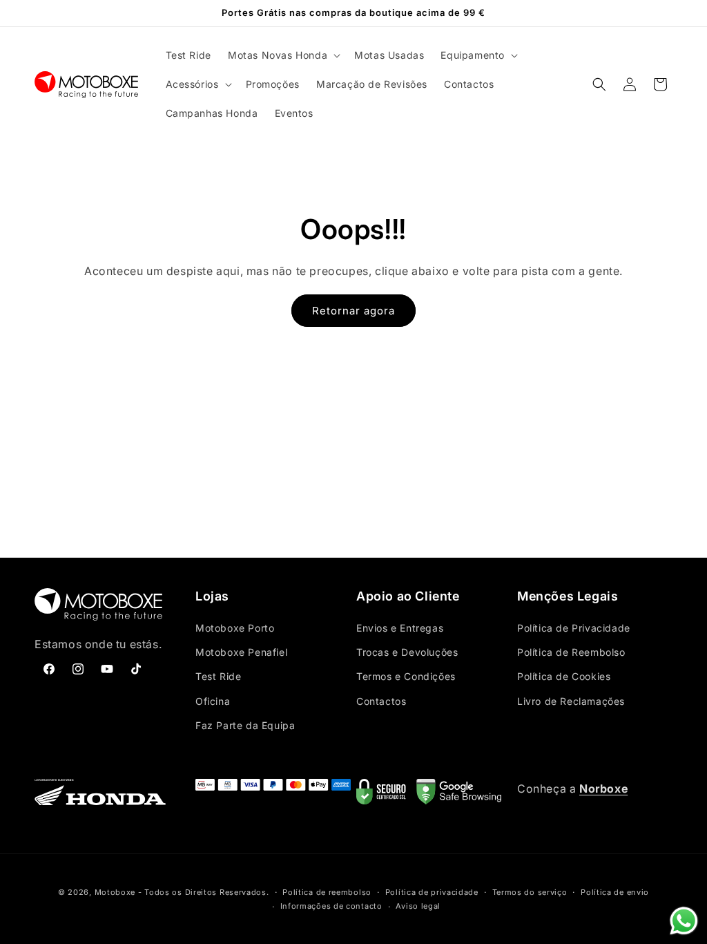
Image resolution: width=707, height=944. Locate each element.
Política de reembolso (326, 892)
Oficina (212, 701)
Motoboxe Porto (234, 628)
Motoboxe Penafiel (241, 652)
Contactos (381, 701)
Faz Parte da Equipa (245, 725)
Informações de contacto (331, 906)
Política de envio (615, 892)
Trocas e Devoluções (407, 652)
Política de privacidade (431, 892)
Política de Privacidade (573, 628)
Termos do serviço (530, 892)
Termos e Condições (406, 676)
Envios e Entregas (399, 628)
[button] (283, 55)
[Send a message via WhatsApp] (684, 921)
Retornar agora (353, 310)
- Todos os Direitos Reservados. (203, 892)
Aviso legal (418, 906)
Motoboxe (115, 892)
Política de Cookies (563, 676)
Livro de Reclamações (571, 701)
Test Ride (218, 676)
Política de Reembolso (571, 652)
